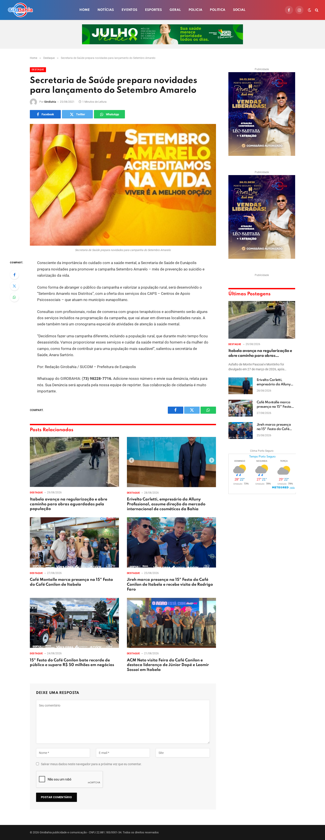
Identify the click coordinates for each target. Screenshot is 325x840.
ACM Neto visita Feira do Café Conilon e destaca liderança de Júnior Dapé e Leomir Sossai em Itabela (168, 665)
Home (84, 10)
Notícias (106, 10)
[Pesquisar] (316, 10)
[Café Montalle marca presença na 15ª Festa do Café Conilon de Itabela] (74, 542)
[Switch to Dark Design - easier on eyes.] (309, 10)
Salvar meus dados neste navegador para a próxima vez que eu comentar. (91, 764)
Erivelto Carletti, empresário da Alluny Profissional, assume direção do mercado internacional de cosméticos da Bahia (166, 504)
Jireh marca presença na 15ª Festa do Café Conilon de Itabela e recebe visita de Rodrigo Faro (170, 584)
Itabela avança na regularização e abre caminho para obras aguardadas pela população (68, 504)
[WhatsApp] (14, 297)
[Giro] (20, 10)
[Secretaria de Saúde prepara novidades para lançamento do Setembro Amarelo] (123, 185)
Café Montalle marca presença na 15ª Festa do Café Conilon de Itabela (71, 582)
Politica (217, 10)
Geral (175, 10)
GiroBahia (50, 101)
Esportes (153, 10)
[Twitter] (14, 286)
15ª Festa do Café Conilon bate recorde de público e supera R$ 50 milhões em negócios (72, 662)
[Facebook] (14, 274)
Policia (196, 10)
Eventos (130, 10)
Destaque (38, 69)
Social (239, 10)
